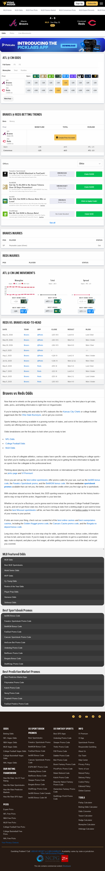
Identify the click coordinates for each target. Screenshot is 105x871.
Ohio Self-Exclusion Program (52, 853)
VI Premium (83, 734)
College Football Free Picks (14, 827)
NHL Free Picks (9, 838)
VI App (81, 738)
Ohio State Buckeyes (31, 415)
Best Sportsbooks (35, 738)
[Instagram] (100, 716)
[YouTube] (87, 716)
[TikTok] (93, 716)
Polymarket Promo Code (14, 682)
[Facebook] (73, 716)
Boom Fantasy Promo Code (64, 764)
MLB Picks (32, 10)
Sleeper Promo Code (36, 780)
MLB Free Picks (9, 823)
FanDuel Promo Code (12, 632)
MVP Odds (8, 576)
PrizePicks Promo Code (62, 769)
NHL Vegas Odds (10, 763)
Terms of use (83, 769)
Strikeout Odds (10, 602)
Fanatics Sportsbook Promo (39, 742)
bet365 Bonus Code (12, 616)
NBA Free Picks (9, 818)
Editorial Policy (84, 786)
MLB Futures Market (48, 10)
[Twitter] (80, 716)
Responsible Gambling (87, 747)
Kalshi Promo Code (12, 688)
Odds (4, 33)
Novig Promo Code (11, 693)
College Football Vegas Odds (14, 751)
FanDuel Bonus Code (36, 751)
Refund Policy (84, 773)
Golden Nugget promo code (36, 523)
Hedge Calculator (85, 820)
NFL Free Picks (9, 814)
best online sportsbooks (37, 480)
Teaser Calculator (85, 816)
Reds (39, 366)
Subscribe (92, 3)
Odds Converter (84, 811)
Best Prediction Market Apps (15, 677)
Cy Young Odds (10, 581)
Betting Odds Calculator (87, 807)
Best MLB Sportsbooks (13, 565)
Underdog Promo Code (13, 648)
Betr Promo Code (60, 760)
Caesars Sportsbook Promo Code (17, 637)
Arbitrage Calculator (86, 829)
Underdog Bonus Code (37, 771)
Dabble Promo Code (61, 756)
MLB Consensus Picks (67, 10)
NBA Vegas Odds (10, 742)
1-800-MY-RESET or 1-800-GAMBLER (45, 851)
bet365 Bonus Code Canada (39, 793)
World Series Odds (11, 570)
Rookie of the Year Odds (14, 586)
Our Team (82, 756)
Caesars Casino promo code (66, 523)
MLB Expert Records (86, 10)
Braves (26, 335)
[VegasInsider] (3, 719)
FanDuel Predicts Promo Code (16, 704)
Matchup (7, 99)
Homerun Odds (10, 597)
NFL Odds (10, 439)
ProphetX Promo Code (13, 698)
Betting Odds (8, 734)
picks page (12, 473)
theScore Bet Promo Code (14, 642)
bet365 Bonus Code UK (37, 798)
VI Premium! (27, 473)
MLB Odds (19, 10)
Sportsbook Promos (86, 742)
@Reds (40, 335)
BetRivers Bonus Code (37, 776)
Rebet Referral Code (61, 773)
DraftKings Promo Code (13, 664)
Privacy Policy (84, 764)
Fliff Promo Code (60, 751)
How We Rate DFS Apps (13, 797)
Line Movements (24, 33)
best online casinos (66, 520)
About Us (82, 751)
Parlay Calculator (85, 803)
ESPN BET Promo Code (38, 767)
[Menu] (101, 3)
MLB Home (7, 10)
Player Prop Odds (11, 592)
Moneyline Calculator (86, 824)
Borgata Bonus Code (12, 658)
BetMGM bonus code (55, 483)
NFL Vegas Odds (10, 738)
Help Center (83, 760)
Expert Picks (8, 809)
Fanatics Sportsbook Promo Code (17, 621)
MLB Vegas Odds (10, 747)
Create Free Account (66, 138)
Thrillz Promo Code (61, 747)
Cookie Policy (83, 782)
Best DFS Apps (59, 734)
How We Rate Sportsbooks (14, 785)
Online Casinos (84, 791)
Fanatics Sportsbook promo (25, 483)
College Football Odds (15, 443)
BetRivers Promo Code (13, 653)
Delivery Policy (84, 778)
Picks (12, 33)
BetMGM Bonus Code (13, 626)
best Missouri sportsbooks (24, 510)
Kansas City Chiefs (71, 411)
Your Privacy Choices (10, 843)
